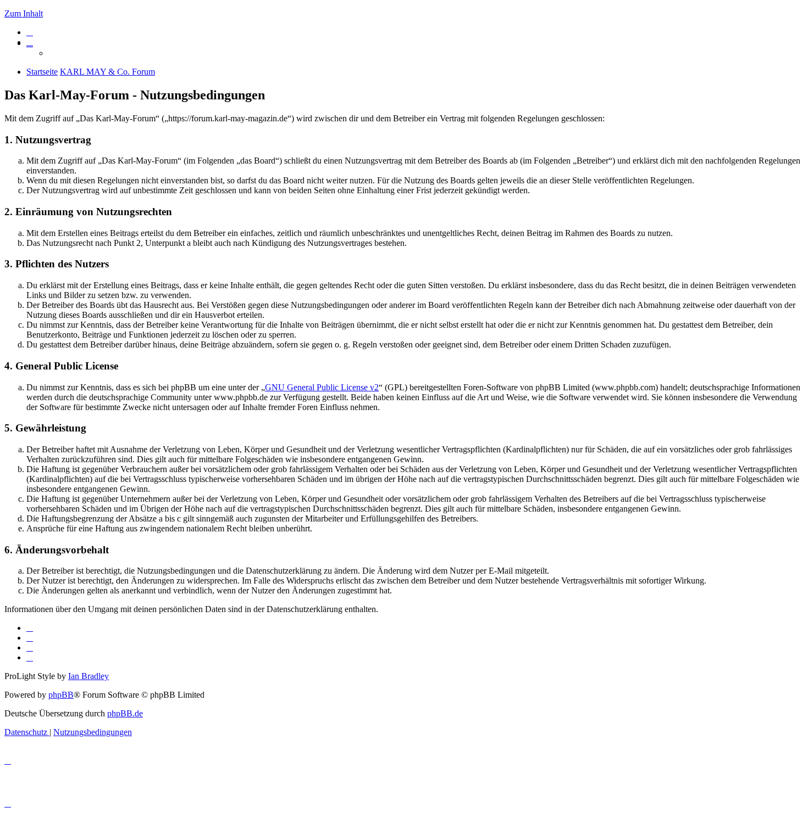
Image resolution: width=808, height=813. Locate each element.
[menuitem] (29, 32)
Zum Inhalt (23, 13)
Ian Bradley (88, 676)
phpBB (61, 694)
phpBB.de (125, 713)
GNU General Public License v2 (322, 387)
